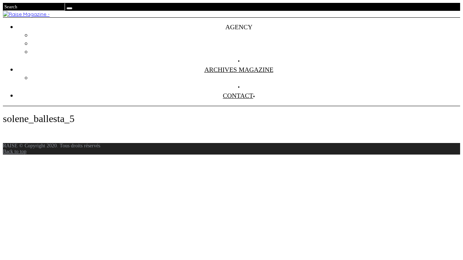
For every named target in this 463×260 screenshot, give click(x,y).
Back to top (14, 151)
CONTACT (238, 95)
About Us (246, 52)
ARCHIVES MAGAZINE (238, 69)
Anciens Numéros (245, 78)
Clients (246, 43)
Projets (246, 35)
